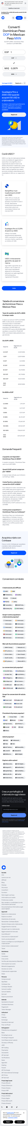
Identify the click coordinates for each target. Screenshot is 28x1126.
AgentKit (4, 1062)
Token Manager (6, 1009)
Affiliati (4, 880)
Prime (3, 1015)
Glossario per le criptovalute (11, 929)
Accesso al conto (7, 969)
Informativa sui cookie (8, 897)
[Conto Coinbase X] (1, 1107)
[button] (25, 18)
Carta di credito (6, 989)
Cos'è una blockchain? (8, 939)
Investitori (5, 890)
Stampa (4, 885)
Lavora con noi (6, 877)
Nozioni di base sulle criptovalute (12, 924)
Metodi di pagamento (8, 966)
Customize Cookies (12, 1117)
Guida (3, 954)
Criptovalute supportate (9, 971)
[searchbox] (14, 58)
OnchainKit (5, 1052)
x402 (3, 1045)
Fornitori (4, 892)
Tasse (3, 948)
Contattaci (5, 956)
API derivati (5, 1077)
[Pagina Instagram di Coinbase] (11, 1107)
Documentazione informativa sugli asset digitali (12, 908)
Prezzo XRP (5, 1090)
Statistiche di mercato (8, 919)
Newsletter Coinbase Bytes (10, 921)
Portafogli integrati (8, 1037)
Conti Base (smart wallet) (9, 1040)
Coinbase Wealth (7, 986)
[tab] (7, 83)
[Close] (24, 1113)
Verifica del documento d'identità (12, 961)
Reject (8, 1122)
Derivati (4, 994)
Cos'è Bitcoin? (6, 934)
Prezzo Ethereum (7, 1085)
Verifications (6, 1057)
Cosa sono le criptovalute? (10, 936)
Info (3, 875)
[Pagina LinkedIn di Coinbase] (6, 1107)
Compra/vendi (6, 979)
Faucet (4, 1067)
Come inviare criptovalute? (10, 946)
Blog (3, 882)
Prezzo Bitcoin (6, 1083)
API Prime (5, 1075)
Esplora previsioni (7, 996)
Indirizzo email (6, 805)
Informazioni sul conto (9, 964)
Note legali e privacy (8, 895)
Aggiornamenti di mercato (10, 931)
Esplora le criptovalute (9, 914)
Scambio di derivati (8, 1022)
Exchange (5, 1020)
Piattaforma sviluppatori (9, 1030)
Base (3, 1032)
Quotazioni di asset (7, 1002)
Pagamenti (5, 1007)
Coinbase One (6, 984)
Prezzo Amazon (6, 1103)
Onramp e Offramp (7, 1042)
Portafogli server (7, 1035)
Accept (19, 1122)
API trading (5, 1047)
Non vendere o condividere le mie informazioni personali (12, 903)
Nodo (3, 1060)
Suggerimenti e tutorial (9, 926)
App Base (4, 981)
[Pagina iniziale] (3, 17)
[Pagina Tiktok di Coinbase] (16, 1107)
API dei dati (5, 1055)
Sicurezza (5, 887)
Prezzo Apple (6, 1098)
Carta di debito (6, 991)
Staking (4, 1017)
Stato (3, 974)
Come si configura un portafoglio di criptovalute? (13, 942)
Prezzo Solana (6, 1088)
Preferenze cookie (7, 900)
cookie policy (10, 1112)
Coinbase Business (7, 1004)
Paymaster (5, 1050)
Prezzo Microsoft (7, 1101)
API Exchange (6, 1070)
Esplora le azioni (7, 916)
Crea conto (5, 959)
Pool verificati (6, 1025)
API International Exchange (10, 1072)
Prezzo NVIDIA (6, 1096)
